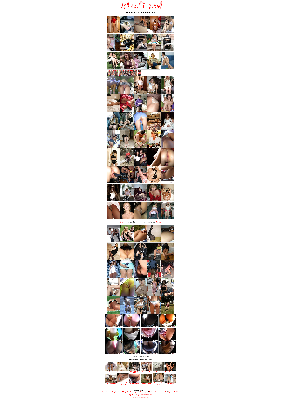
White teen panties (162, 392)
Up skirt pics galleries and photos (140, 395)
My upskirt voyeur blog (108, 392)
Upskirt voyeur (144, 392)
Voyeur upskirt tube (173, 392)
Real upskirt (152, 392)
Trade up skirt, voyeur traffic (140, 397)
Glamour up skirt (134, 392)
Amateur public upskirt (122, 392)
